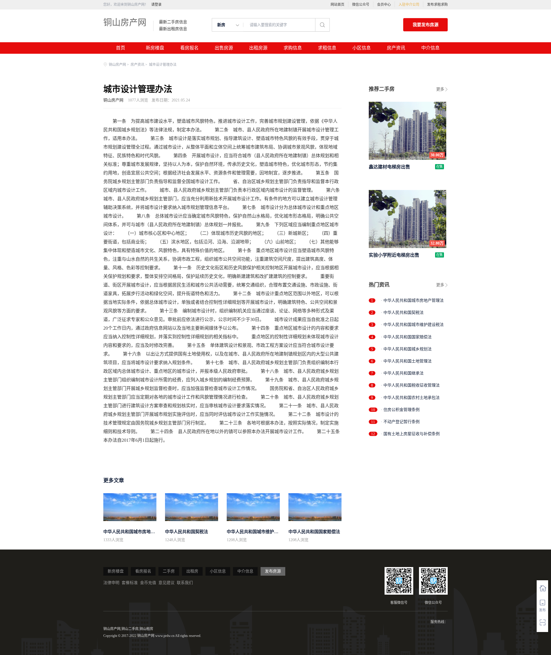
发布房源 (273, 571)
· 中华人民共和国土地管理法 (406, 361)
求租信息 (327, 47)
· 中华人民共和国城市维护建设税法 (412, 324)
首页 (120, 47)
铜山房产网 (124, 22)
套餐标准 (130, 583)
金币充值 (148, 583)
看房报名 (189, 47)
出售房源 (224, 47)
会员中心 (384, 5)
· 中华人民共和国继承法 (402, 373)
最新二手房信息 (173, 22)
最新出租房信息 (173, 29)
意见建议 (166, 583)
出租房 (192, 571)
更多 (440, 89)
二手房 (169, 571)
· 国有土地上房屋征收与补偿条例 (410, 434)
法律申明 (111, 583)
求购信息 (293, 47)
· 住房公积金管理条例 (400, 410)
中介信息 (430, 47)
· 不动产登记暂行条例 (400, 422)
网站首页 (337, 5)
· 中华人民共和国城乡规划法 (406, 349)
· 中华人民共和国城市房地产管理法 (412, 300)
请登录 (156, 5)
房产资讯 (396, 47)
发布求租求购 (437, 5)
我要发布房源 (426, 24)
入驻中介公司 (409, 5)
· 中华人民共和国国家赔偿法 (406, 337)
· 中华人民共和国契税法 (402, 312)
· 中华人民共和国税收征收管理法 (410, 385)
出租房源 (258, 47)
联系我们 (185, 583)
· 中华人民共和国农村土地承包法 (410, 397)
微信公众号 (360, 5)
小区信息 (361, 47)
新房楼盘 (155, 47)
